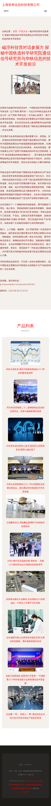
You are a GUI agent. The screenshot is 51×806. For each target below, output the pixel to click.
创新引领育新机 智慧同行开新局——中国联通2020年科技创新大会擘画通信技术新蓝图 (25, 680)
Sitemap (25, 792)
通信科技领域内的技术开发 (23, 788)
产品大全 (23, 31)
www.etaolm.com (31, 781)
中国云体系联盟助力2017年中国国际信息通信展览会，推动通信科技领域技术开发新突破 (25, 488)
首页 (15, 31)
